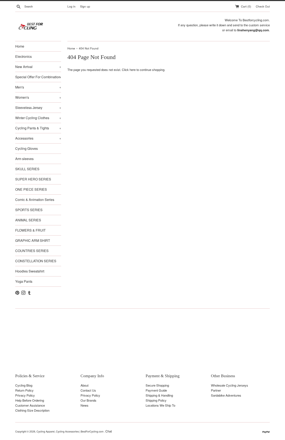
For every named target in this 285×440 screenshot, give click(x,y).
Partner (216, 390)
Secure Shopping (157, 385)
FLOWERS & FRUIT (30, 230)
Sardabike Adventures (226, 395)
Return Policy (24, 390)
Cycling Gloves (26, 148)
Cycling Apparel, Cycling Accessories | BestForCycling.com (70, 431)
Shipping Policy (156, 400)
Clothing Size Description (32, 410)
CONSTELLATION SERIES (35, 260)
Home (19, 46)
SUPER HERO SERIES (33, 179)
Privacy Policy (25, 395)
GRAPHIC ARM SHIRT (32, 240)
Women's (38, 97)
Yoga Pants (23, 281)
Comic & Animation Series (34, 199)
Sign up (85, 6)
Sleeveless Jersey (38, 107)
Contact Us (88, 390)
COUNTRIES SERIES (32, 250)
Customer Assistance (30, 405)
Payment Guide (156, 390)
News (84, 405)
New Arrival (38, 66)
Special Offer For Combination (38, 76)
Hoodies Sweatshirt (29, 271)
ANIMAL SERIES (28, 220)
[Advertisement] (140, 344)
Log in (71, 6)
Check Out (263, 6)
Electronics (23, 56)
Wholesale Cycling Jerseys (229, 385)
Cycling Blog (23, 385)
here (133, 69)
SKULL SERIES (27, 168)
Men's (38, 87)
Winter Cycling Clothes (38, 117)
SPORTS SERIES (29, 209)
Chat (108, 431)
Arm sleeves (24, 158)
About (84, 385)
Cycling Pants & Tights (38, 128)
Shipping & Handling (159, 395)
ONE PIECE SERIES (31, 189)
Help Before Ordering (29, 400)
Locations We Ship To (160, 405)
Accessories (38, 138)
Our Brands (88, 400)
